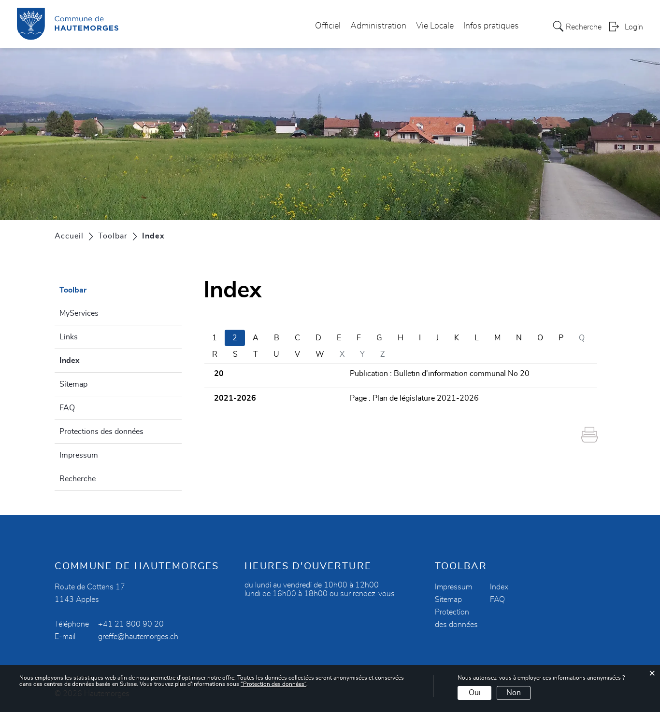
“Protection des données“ (273, 684)
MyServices (79, 313)
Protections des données (101, 431)
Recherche (77, 479)
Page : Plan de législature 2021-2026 (414, 398)
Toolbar (72, 290)
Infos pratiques (491, 26)
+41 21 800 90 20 (131, 624)
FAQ (67, 408)
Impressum (78, 455)
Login (634, 27)
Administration (378, 26)
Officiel (328, 26)
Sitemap (73, 384)
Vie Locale (435, 26)
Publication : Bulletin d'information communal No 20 (440, 373)
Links (68, 337)
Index (92, 360)
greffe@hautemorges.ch (138, 637)
